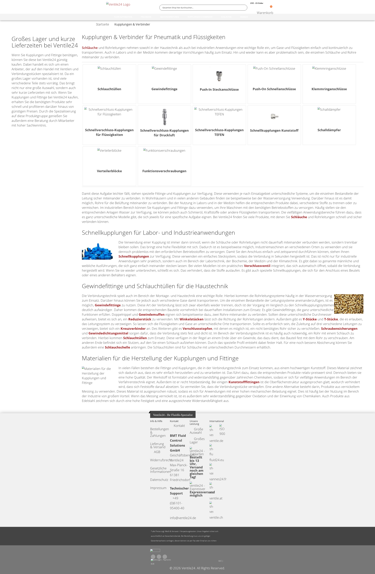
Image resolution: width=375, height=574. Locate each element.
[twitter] (159, 557)
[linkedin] (165, 557)
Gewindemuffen (152, 314)
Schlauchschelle (117, 347)
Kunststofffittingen (244, 382)
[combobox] (203, 8)
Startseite (102, 24)
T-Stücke (331, 319)
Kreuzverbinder (133, 328)
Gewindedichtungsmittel (108, 333)
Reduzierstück (139, 319)
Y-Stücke (310, 319)
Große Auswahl (196, 431)
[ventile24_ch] (155, 551)
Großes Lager (197, 440)
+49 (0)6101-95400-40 (177, 503)
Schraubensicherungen (339, 328)
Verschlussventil (257, 265)
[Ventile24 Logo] (118, 7)
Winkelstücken (191, 319)
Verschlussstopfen (197, 328)
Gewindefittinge (108, 305)
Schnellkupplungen (134, 256)
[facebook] (153, 557)
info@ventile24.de (183, 518)
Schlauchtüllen (135, 338)
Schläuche (90, 47)
